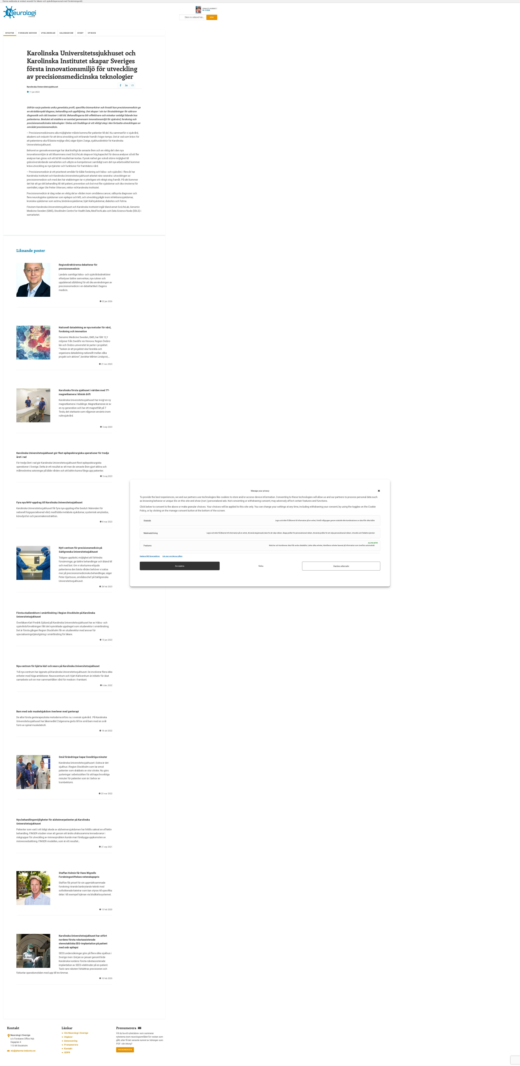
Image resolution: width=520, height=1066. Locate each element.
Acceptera (179, 566)
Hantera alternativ (341, 566)
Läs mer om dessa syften (172, 556)
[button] (379, 491)
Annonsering (70, 1041)
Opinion (92, 33)
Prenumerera (71, 1045)
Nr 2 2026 (206, 10)
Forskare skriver (27, 33)
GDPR (67, 1052)
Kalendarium (66, 33)
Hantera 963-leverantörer (150, 556)
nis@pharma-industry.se (23, 1050)
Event (80, 33)
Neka (261, 566)
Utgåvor (68, 1037)
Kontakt (68, 1048)
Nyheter (9, 33)
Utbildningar (48, 33)
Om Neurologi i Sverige (76, 1033)
